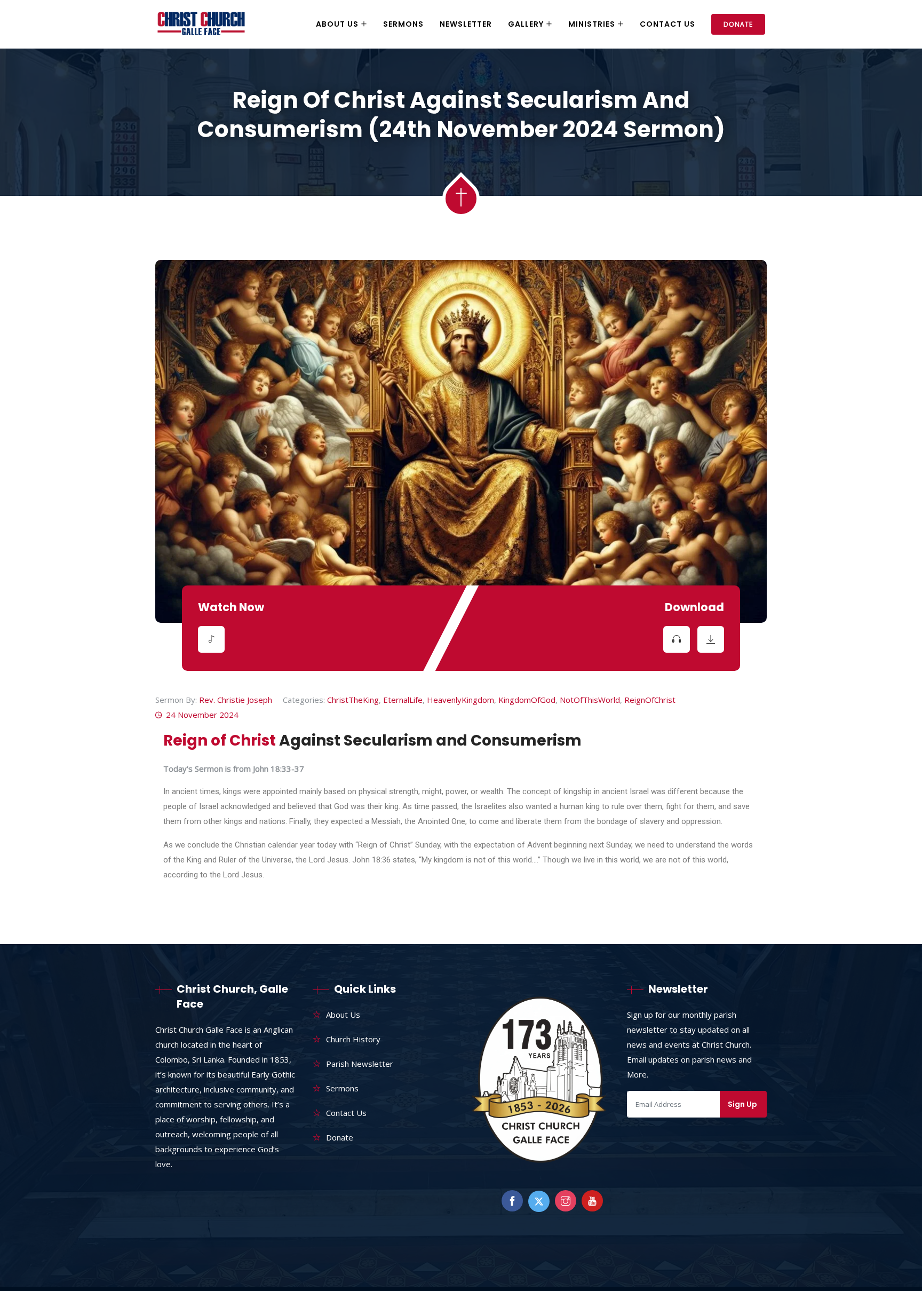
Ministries (591, 24)
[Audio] (211, 639)
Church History (353, 1039)
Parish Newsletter (359, 1063)
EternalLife (403, 699)
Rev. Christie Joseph (235, 699)
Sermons (403, 24)
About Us (337, 24)
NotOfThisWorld (590, 699)
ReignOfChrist (649, 699)
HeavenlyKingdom (460, 699)
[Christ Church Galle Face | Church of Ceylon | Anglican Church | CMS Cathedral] (201, 24)
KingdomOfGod (526, 699)
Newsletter (466, 24)
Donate (738, 24)
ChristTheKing (353, 699)
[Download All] (710, 639)
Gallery (526, 24)
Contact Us (667, 24)
